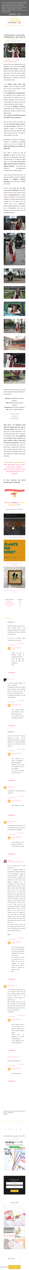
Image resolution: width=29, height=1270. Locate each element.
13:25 (13, 648)
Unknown (11, 821)
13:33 (13, 1020)
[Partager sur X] (20, 601)
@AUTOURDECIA (14, 1267)
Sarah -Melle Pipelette (9, 464)
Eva (9, 679)
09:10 (15, 622)
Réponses (12, 645)
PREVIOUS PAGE (19, 1121)
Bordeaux (9, 601)
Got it (19, 14)
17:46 (16, 985)
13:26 (13, 705)
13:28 (13, 801)
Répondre (21, 643)
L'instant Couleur (9, 603)
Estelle (10, 786)
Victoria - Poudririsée (16, 467)
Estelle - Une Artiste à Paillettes (12, 469)
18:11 (19, 1056)
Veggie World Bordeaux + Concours (15, 564)
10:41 (15, 731)
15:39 (16, 821)
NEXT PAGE (8, 1121)
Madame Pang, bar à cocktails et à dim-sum (14, 591)
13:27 (13, 754)
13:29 (13, 838)
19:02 (23, 861)
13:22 (15, 786)
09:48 (12, 679)
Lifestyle (9, 606)
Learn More (12, 14)
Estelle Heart (13, 1056)
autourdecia (16, 647)
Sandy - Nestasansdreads (14, 861)
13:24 (13, 1069)
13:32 (13, 943)
